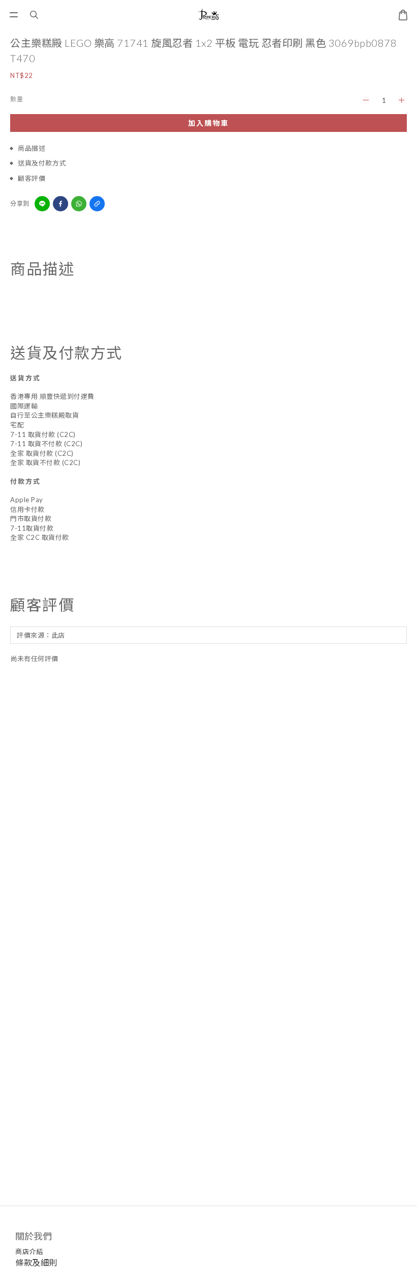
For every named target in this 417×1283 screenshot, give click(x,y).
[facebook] (60, 203)
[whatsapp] (78, 203)
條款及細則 (36, 1262)
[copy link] (97, 203)
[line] (42, 203)
